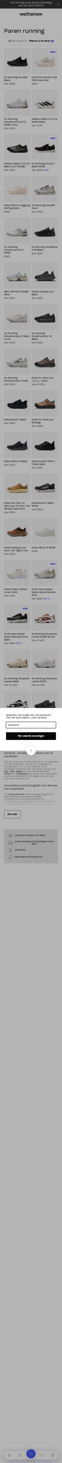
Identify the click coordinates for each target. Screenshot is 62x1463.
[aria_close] (31, 750)
